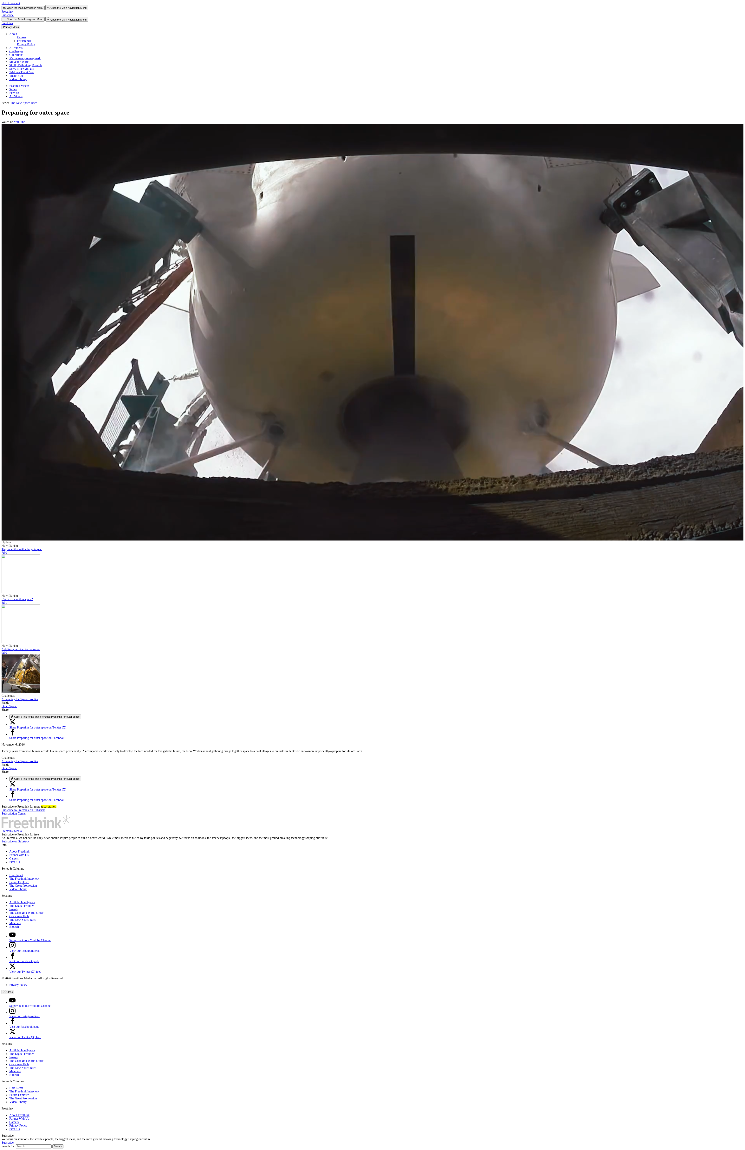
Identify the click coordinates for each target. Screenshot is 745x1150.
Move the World (19, 61)
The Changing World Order (26, 912)
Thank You (16, 75)
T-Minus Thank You (21, 72)
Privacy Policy (26, 44)
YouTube (19, 121)
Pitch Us (14, 862)
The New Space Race (23, 102)
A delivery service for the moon (21, 649)
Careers (21, 37)
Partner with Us (19, 855)
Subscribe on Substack (15, 841)
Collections (16, 54)
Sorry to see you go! (21, 68)
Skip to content (11, 3)
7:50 (4, 552)
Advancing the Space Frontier (20, 699)
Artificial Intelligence (22, 902)
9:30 (4, 652)
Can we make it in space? (17, 599)
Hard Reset (16, 875)
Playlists (14, 92)
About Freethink (19, 851)
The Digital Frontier (21, 905)
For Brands (24, 40)
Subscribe (8, 15)
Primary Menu (11, 27)
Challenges (16, 51)
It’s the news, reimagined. (25, 58)
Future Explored (19, 882)
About (13, 33)
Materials (15, 923)
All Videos (16, 47)
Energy (13, 909)
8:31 (4, 602)
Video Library (18, 79)
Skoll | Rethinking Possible (25, 65)
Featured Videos (19, 85)
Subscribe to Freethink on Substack (23, 810)
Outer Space (9, 706)
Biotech (14, 926)
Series (13, 89)
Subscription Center (14, 813)
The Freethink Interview (24, 878)
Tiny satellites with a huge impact (22, 549)
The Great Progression (23, 885)
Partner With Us (19, 1118)
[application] (372, 332)
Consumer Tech (19, 916)
